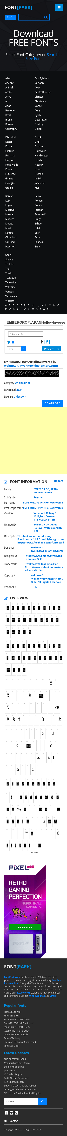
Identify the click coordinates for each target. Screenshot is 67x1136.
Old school (11, 237)
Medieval (10, 209)
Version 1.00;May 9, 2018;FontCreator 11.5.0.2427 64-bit (45, 516)
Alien (8, 78)
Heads (38, 160)
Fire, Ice (9, 160)
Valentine (10, 287)
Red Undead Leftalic (14, 1081)
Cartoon (39, 82)
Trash (8, 273)
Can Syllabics (42, 78)
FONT (18, 7)
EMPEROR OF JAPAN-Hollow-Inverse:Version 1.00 (48, 528)
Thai (7, 268)
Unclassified (23, 383)
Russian (39, 209)
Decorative (41, 119)
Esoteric (9, 150)
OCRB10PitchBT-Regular (16, 1034)
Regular (38, 497)
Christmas (40, 101)
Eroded (9, 146)
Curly (37, 110)
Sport (8, 254)
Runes (38, 205)
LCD (7, 200)
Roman (39, 200)
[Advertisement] (33, 440)
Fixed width (11, 164)
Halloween (40, 150)
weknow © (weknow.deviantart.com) (31, 366)
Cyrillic (38, 115)
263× (19, 390)
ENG (9, 17)
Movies (9, 223)
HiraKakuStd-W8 (12, 1011)
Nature (9, 232)
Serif (37, 232)
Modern (9, 219)
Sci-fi (37, 228)
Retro (38, 196)
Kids (37, 187)
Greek (38, 137)
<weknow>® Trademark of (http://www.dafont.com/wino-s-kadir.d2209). (44, 567)
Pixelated (10, 246)
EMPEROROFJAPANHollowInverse (43, 502)
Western (9, 300)
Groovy (39, 146)
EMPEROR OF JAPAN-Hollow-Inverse (46, 490)
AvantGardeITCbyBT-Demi (17, 1026)
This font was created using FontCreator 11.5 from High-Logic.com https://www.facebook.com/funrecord (40, 539)
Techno (9, 264)
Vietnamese (11, 296)
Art (7, 101)
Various (9, 291)
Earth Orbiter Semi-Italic (16, 1078)
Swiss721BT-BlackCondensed (19, 1023)
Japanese (40, 183)
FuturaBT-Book (11, 1045)
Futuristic (10, 173)
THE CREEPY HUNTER (15, 1059)
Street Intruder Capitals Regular (20, 1085)
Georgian (10, 183)
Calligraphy (11, 128)
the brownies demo (14, 1066)
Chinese (39, 96)
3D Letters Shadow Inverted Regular (22, 1093)
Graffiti (9, 187)
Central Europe (43, 92)
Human (39, 173)
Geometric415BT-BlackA (16, 1030)
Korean (9, 196)
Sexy (37, 237)
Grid (37, 141)
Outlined (10, 241)
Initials (38, 178)
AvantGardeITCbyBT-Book (17, 1019)
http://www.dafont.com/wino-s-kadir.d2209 (44, 557)
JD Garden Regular (13, 1074)
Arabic (8, 92)
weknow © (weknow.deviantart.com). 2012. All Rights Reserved (47, 578)
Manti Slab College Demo (17, 1063)
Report (58, 481)
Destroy (39, 124)
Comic (38, 105)
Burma (9, 124)
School (38, 223)
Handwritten (41, 155)
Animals (9, 87)
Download (52, 403)
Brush (8, 119)
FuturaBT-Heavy (12, 1038)
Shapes (39, 241)
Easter (8, 141)
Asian (8, 105)
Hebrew (39, 164)
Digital (38, 128)
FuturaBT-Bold (11, 1015)
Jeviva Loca (9, 1070)
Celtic (37, 87)
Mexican (9, 214)
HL (35, 586)
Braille (8, 115)
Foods (8, 169)
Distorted (10, 137)
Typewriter (11, 282)
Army (8, 96)
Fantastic (10, 155)
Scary (38, 219)
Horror (38, 169)
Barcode (9, 110)
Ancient (9, 82)
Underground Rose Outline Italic (20, 1089)
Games (9, 178)
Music (8, 228)
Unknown (19, 396)
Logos (8, 205)
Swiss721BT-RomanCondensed (20, 1042)
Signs (37, 246)
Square (9, 259)
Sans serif (40, 214)
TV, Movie (10, 277)
